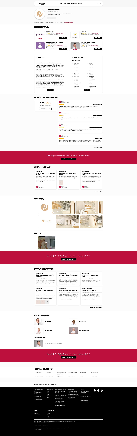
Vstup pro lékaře (49, 411)
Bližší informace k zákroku (68, 159)
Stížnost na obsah (37, 414)
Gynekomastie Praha (49, 376)
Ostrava (48, 397)
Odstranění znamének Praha (95, 373)
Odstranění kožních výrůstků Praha (85, 373)
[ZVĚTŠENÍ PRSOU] (46, 242)
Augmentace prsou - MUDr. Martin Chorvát (67, 174)
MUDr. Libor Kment (82, 321)
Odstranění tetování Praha (39, 376)
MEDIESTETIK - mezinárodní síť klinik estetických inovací (54, 43)
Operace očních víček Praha (61, 372)
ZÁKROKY (61, 3)
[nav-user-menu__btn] (100, 3)
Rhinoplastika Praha (83, 372)
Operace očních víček (77, 66)
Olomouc (48, 395)
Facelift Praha (82, 376)
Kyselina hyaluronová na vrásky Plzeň (61, 395)
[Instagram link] (95, 391)
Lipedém (90, 83)
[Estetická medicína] (42, 4)
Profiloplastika (76, 76)
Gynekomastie (76, 70)
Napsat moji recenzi (45, 108)
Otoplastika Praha (60, 376)
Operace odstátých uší (71, 397)
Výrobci (48, 416)
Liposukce (90, 63)
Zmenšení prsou (76, 73)
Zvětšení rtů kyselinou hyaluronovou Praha (60, 374)
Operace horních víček (92, 66)
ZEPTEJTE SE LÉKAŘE (74, 3)
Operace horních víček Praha (72, 372)
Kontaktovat (63, 37)
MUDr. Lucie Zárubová (48, 330)
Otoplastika (91, 70)
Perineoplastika (70, 398)
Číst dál (41, 181)
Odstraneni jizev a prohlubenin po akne (44, 291)
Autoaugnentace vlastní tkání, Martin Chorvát (91, 174)
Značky (48, 414)
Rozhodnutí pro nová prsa (84, 400)
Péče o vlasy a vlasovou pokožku (85, 396)
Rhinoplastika (76, 79)
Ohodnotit (71, 13)
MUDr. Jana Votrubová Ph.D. (84, 330)
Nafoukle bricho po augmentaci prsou (90, 276)
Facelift (90, 73)
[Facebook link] (98, 391)
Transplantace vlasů (92, 86)
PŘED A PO (80, 3)
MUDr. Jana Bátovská (37, 396)
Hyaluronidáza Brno (58, 393)
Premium (48, 413)
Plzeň (48, 394)
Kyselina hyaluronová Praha (72, 373)
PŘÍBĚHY (68, 3)
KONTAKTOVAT (51, 18)
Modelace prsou (91, 76)
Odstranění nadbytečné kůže (72, 392)
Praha (48, 391)
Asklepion (83, 32)
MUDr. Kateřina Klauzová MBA (38, 399)
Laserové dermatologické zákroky (73, 394)
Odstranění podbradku (77, 83)
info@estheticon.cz (45, 425)
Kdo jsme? (35, 411)
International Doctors (50, 417)
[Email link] (102, 391)
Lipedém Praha (37, 373)
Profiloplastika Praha (94, 376)
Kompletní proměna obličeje (72, 391)
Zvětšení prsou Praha (38, 372)
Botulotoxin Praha (49, 373)
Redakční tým (36, 413)
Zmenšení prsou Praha (71, 376)
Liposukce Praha (48, 372)
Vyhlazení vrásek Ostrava (59, 398)
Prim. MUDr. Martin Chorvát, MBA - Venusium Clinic (89, 43)
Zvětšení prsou (76, 63)
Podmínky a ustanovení (37, 429)
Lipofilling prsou (76, 86)
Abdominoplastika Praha (94, 372)
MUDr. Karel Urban (48, 321)
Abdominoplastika (92, 79)
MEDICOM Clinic (49, 32)
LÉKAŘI (65, 3)
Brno (48, 392)
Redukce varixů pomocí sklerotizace (73, 395)
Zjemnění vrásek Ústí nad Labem (60, 405)
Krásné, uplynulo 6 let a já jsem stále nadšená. (45, 174)
